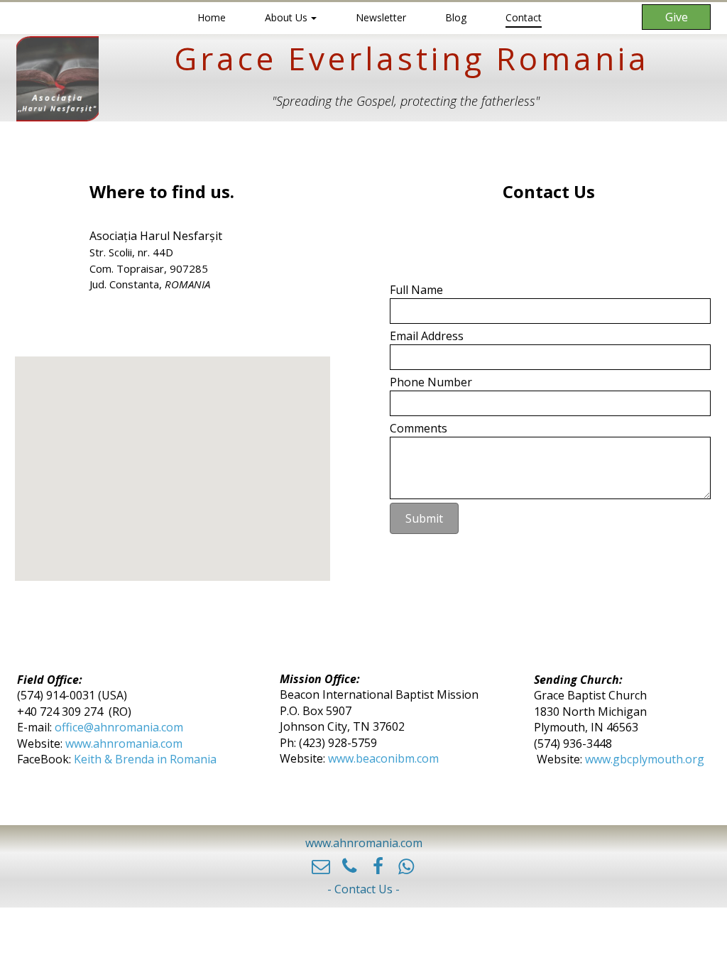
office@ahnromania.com (120, 727)
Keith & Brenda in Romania (145, 759)
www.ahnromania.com (122, 743)
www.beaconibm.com (383, 758)
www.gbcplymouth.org (644, 759)
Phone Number (431, 382)
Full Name (416, 290)
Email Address (427, 336)
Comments (418, 428)
